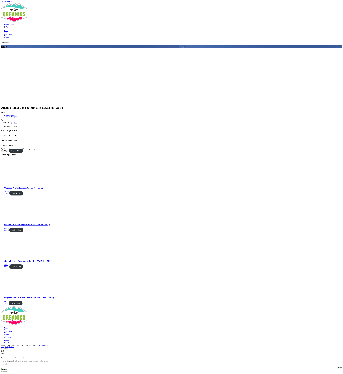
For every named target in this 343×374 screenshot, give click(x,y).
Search (3, 42)
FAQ (5, 35)
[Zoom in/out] (1, 371)
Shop (5, 32)
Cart (5, 26)
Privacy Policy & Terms (7, 347)
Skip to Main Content (7, 1)
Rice (15, 123)
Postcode (3, 364)
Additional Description (10, 116)
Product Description (10, 115)
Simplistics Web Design (45, 345)
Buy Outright (4, 151)
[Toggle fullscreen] (3, 371)
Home (6, 31)
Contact (6, 37)
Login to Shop (16, 151)
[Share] (5, 371)
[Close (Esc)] (7, 371)
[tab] (173, 115)
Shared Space (8, 34)
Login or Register (9, 24)
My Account (7, 337)
